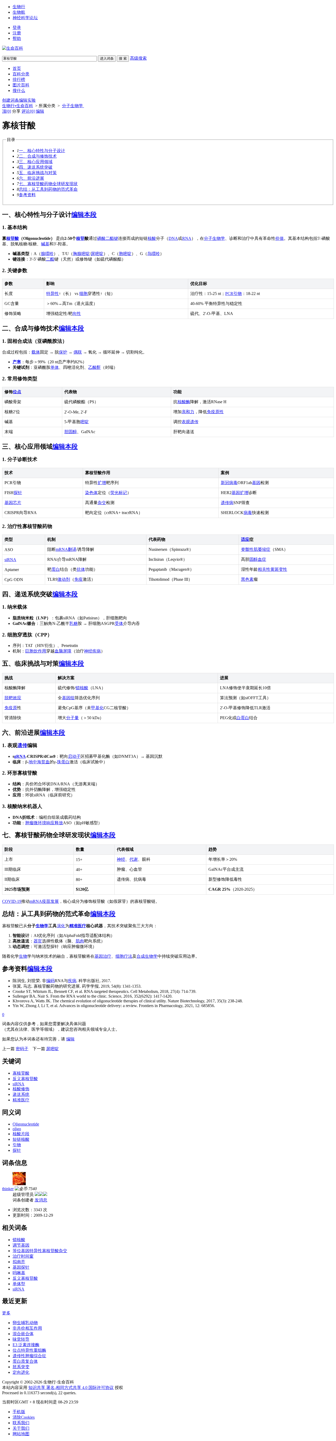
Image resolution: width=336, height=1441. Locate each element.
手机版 (19, 1411)
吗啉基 (19, 1273)
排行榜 (19, 79)
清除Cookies (24, 1417)
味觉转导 (21, 1339)
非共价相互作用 (27, 1328)
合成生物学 (147, 956)
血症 (262, 559)
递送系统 (21, 1094)
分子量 (72, 718)
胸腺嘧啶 (81, 253)
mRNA (62, 549)
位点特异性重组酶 (29, 1350)
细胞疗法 (124, 956)
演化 (61, 926)
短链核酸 (21, 1139)
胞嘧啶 (125, 253)
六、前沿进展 (31, 178)
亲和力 (188, 412)
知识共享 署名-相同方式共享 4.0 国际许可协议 (71, 1387)
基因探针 (21, 1267)
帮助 (17, 38)
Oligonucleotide (26, 1124)
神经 (121, 859)
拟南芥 (19, 1261)
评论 (28, 111)
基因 (256, 482)
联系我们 (21, 1423)
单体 (54, 367)
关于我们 (21, 1428)
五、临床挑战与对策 (38, 172)
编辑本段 (84, 214)
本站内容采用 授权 (62, 1387)
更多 (6, 1313)
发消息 (41, 1200)
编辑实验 (27, 100)
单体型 (19, 1284)
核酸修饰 (21, 1089)
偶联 (78, 352)
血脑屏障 (63, 651)
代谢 (133, 859)
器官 (38, 941)
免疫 (78, 579)
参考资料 (27, 195)
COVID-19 (11, 901)
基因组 (68, 698)
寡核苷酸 (21, 1073)
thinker (8, 1188)
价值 (279, 238)
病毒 (248, 512)
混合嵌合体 (23, 1333)
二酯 (50, 259)
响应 (50, 823)
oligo (17, 1129)
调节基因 (21, 1245)
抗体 (81, 569)
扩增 (102, 482)
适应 (245, 539)
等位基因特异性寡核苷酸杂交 (40, 1250)
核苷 (80, 238)
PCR (229, 293)
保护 (63, 352)
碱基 (45, 244)
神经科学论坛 (25, 17)
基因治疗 (102, 956)
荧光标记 (118, 492)
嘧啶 (84, 421)
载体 (36, 352)
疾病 (72, 980)
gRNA (20, 756)
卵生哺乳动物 (25, 1322)
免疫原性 (215, 412)
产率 (17, 362)
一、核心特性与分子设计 (42, 150)
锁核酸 (82, 688)
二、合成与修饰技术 (38, 156)
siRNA (10, 559)
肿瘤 (29, 823)
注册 (17, 33)
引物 (237, 293)
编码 (50, 980)
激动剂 (63, 579)
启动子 (74, 756)
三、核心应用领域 (35, 161)
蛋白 (55, 569)
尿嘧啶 (97, 253)
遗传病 (227, 502)
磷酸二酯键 (107, 238)
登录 (17, 27)
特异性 (52, 293)
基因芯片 (12, 502)
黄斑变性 (278, 569)
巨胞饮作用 (35, 651)
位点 (17, 392)
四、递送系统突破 (35, 167)
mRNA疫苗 (40, 901)
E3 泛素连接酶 (26, 1344)
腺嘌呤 (47, 253)
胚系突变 (21, 1367)
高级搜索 (138, 58)
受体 (119, 623)
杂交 (102, 502)
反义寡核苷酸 (25, 1078)
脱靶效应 (12, 698)
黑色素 (247, 579)
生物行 (19, 6)
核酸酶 (183, 402)
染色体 (91, 492)
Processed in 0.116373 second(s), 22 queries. (39, 1393)
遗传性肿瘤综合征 (29, 1356)
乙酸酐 (94, 367)
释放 (59, 823)
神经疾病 (92, 651)
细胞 (83, 293)
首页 (17, 68)
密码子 (22, 1048)
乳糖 (73, 623)
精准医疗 (77, 926)
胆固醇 (70, 431)
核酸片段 (21, 1134)
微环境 (40, 823)
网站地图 (21, 1434)
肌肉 (80, 941)
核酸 (152, 238)
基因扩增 (240, 492)
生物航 (19, 12)
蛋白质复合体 (25, 1361)
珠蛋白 (63, 762)
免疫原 (10, 708)
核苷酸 (12, 238)
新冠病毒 (229, 482)
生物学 (42, 926)
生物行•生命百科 (17, 105)
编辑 (40, 111)
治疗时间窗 (23, 1256)
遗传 (22, 745)
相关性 (264, 569)
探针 (18, 492)
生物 (23, 956)
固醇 (253, 559)
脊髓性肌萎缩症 (255, 549)
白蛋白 (243, 718)
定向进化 (21, 1372)
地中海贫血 (39, 762)
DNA (173, 238)
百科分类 (21, 74)
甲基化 (97, 708)
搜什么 (19, 90)
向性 (76, 313)
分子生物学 (73, 105)
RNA (186, 238)
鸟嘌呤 (153, 253)
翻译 (72, 549)
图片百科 (21, 85)
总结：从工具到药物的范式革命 (48, 189)
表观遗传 (190, 421)
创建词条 (10, 100)
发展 (54, 901)
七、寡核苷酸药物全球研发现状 (48, 184)
